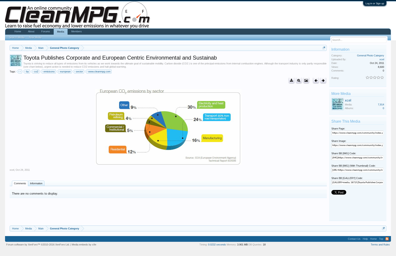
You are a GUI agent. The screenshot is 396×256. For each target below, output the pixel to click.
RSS (387, 238)
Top (381, 238)
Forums (45, 31)
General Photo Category (370, 55)
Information (36, 183)
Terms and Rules (380, 244)
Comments (20, 183)
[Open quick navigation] (323, 47)
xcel (12, 169)
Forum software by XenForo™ (38, 244)
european (65, 71)
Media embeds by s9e (84, 244)
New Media (35, 37)
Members (76, 31)
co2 (36, 71)
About (31, 31)
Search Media (17, 37)
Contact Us (354, 238)
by (27, 71)
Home (17, 31)
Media (60, 31)
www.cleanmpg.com (99, 71)
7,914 (381, 104)
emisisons (49, 71)
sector (79, 71)
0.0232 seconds (217, 244)
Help (365, 238)
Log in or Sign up (375, 3)
